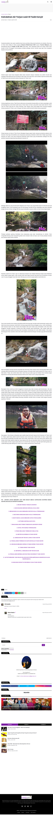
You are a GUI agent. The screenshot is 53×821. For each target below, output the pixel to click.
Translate (11, 649)
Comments (43, 724)
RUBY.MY (34, 810)
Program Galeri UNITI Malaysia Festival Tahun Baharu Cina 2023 (19, 707)
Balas (6, 608)
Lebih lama (48, 638)
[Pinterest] (16, 593)
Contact (27, 812)
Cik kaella (7, 604)
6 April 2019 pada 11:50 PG (47, 604)
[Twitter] (13, 593)
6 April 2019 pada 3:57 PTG (47, 612)
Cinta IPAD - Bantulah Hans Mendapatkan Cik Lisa (19, 743)
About (23, 812)
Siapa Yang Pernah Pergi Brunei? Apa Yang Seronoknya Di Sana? (22, 733)
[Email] (22, 593)
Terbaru (3, 638)
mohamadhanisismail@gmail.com (28, 676)
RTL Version (33, 812)
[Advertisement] (26, 8)
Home (18, 812)
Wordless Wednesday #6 (13, 738)
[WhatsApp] (19, 593)
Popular (10, 724)
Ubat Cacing (10, 749)
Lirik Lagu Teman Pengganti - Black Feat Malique (19, 727)
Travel (9, 14)
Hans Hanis (11, 612)
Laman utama (4, 14)
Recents (26, 724)
